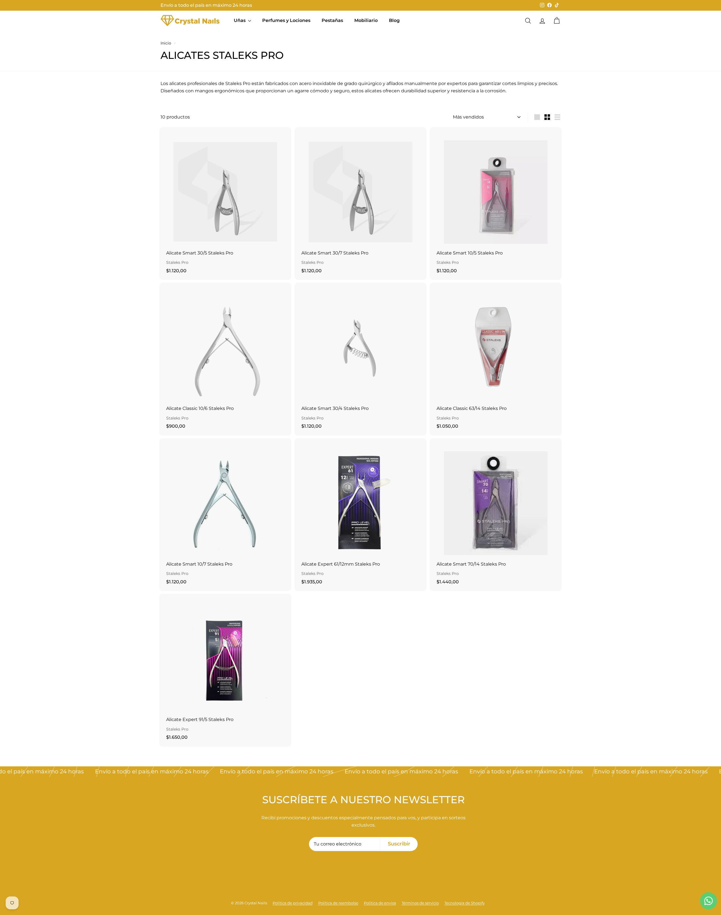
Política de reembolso (338, 903)
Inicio (166, 43)
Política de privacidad (293, 903)
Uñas (240, 20)
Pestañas (332, 20)
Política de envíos (380, 903)
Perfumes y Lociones (286, 20)
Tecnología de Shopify (464, 903)
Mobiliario (366, 20)
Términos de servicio (420, 903)
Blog (394, 20)
